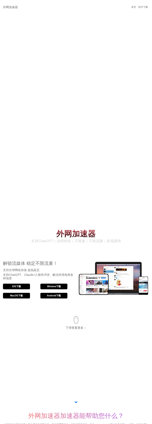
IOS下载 (16, 286)
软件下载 (143, 7)
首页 (133, 7)
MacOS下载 (16, 295)
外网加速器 (10, 7)
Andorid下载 (54, 295)
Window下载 (54, 286)
